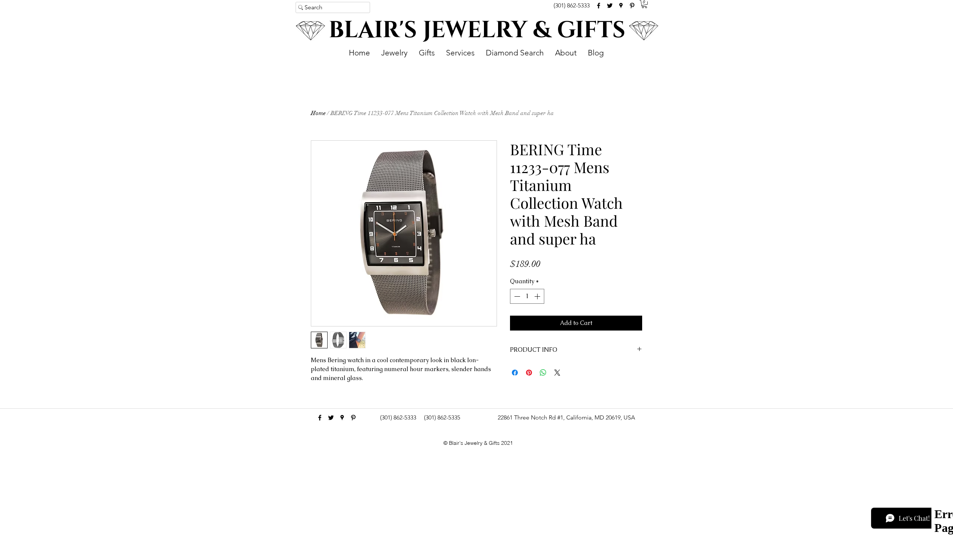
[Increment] (538, 296)
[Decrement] (516, 296)
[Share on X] (557, 372)
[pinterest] (632, 5)
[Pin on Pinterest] (529, 372)
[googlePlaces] (621, 5)
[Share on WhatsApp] (543, 372)
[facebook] (598, 5)
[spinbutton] (527, 296)
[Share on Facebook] (514, 372)
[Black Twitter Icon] (609, 5)
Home (318, 113)
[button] (644, 4)
